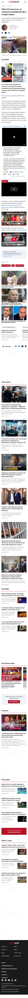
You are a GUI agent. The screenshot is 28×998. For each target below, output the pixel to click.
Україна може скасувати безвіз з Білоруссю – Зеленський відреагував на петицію (9, 333)
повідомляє (9, 96)
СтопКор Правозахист (7, 966)
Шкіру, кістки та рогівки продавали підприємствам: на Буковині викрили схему (13, 786)
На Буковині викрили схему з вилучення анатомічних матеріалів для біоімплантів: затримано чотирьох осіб (14, 440)
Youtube (15, 254)
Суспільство (10, 6)
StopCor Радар (5, 956)
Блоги (15, 949)
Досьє (3, 953)
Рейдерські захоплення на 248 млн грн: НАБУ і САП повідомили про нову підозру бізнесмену (13, 474)
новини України (6, 265)
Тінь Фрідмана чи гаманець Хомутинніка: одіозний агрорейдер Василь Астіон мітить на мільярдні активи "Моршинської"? (12, 862)
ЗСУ (13, 265)
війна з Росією (19, 265)
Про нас (3, 963)
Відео (15, 946)
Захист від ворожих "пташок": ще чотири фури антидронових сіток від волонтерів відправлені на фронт (11, 684)
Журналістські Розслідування (9, 969)
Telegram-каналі (21, 230)
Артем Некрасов (13, 26)
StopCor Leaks (6, 840)
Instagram (5, 256)
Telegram (5, 254)
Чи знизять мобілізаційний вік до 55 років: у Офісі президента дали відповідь (12, 623)
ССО (8, 262)
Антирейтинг (17, 956)
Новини (3, 949)
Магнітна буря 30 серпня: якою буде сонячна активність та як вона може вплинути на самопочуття (12, 595)
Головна (4, 6)
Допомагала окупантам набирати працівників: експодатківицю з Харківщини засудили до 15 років (11, 577)
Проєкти (3, 946)
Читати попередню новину (8, 327)
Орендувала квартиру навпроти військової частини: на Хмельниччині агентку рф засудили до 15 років (13, 543)
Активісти (4, 972)
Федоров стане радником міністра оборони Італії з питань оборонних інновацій (12, 509)
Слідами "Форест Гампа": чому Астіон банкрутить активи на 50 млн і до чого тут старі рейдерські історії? (13, 847)
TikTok (10, 256)
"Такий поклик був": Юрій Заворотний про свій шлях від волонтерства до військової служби (13, 735)
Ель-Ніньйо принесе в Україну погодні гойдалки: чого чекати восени (13, 609)
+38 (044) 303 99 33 (14, 832)
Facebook (10, 254)
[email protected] (15, 991)
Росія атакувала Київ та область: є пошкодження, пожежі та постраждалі (13, 813)
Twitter (18, 254)
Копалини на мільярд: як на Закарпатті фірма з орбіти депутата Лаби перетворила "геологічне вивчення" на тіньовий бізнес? (13, 876)
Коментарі (7, 346)
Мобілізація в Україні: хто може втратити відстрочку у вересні (11, 799)
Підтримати (15, 702)
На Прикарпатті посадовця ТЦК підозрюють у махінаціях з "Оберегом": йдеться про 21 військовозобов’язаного (13, 406)
